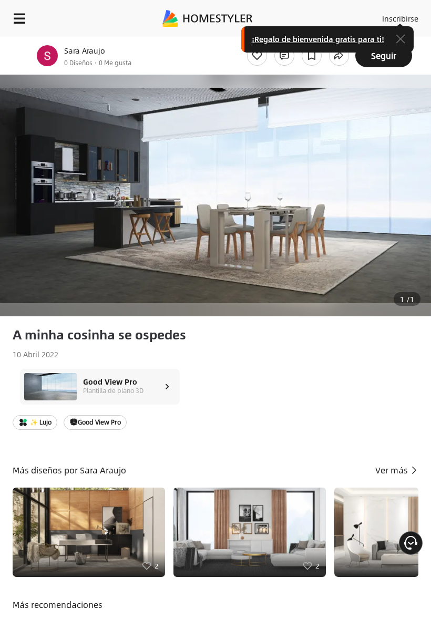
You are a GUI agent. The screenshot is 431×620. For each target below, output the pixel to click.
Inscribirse (400, 18)
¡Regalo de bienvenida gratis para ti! (318, 39)
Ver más (392, 470)
